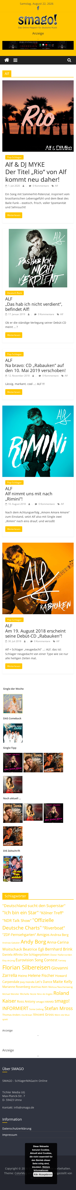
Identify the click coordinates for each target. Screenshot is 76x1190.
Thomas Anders (11, 1014)
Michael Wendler (10, 993)
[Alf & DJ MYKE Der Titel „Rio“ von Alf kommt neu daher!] (38, 83)
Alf (56, 185)
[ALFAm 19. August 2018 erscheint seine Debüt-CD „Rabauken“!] (38, 545)
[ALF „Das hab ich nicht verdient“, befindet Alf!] (38, 231)
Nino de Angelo (45, 993)
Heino (22, 975)
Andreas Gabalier (11, 942)
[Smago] (6, 60)
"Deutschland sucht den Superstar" (33, 905)
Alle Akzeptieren (43, 1174)
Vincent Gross (43, 1014)
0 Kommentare (40, 185)
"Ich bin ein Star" (20, 912)
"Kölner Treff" (52, 912)
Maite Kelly (62, 981)
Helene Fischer (41, 975)
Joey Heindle (27, 982)
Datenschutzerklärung (16, 1128)
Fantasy (62, 960)
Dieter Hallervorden (61, 954)
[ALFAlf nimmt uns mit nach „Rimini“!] (38, 408)
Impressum (9, 1135)
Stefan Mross (58, 1008)
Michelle (24, 994)
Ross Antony (26, 1001)
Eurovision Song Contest (36, 959)
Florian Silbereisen (26, 967)
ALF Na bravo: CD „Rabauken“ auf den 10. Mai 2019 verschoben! (35, 365)
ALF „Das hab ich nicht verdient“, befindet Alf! (33, 304)
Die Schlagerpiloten (36, 954)
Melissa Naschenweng (60, 986)
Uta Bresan (26, 1014)
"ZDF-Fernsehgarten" (19, 934)
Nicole (33, 993)
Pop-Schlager (14, 157)
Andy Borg (33, 941)
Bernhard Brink (58, 949)
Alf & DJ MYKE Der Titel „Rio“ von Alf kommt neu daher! (35, 171)
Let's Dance (43, 982)
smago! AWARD (45, 1001)
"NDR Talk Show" (17, 920)
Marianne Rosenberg (16, 987)
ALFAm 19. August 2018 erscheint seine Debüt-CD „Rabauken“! (35, 631)
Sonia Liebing (36, 1009)
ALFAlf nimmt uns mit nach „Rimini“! (28, 494)
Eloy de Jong (8, 960)
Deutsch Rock (14, 293)
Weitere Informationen (42, 1168)
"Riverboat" (53, 928)
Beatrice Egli (33, 949)
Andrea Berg (59, 935)
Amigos (43, 934)
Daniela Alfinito (12, 954)
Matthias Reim (39, 987)
